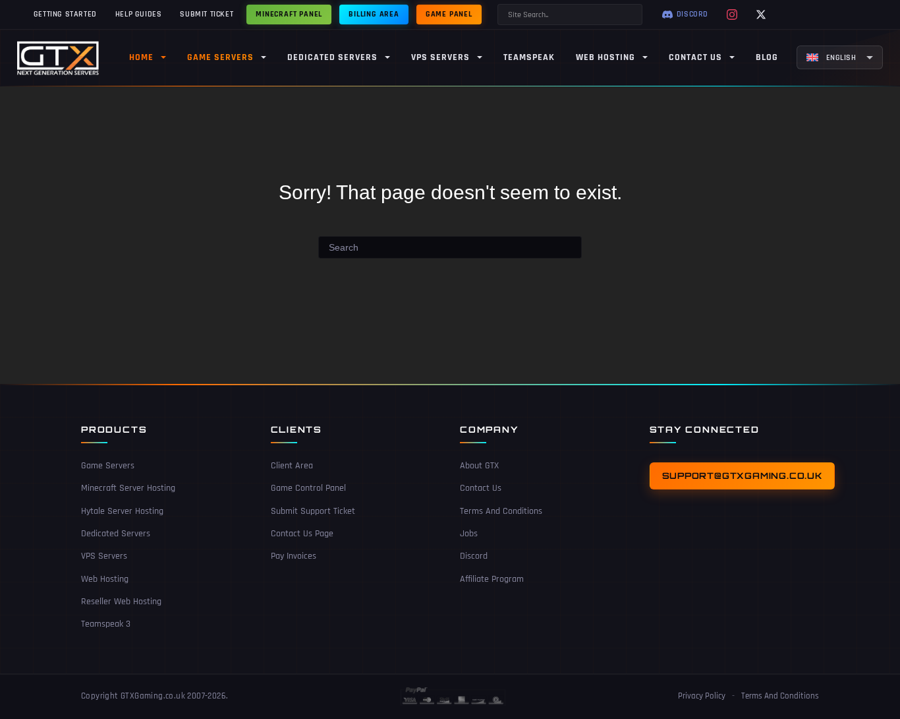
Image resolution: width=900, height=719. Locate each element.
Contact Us (480, 488)
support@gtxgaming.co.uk (742, 475)
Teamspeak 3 (105, 624)
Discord (474, 556)
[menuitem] (840, 57)
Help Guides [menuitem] (138, 14)
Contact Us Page (302, 534)
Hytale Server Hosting (122, 511)
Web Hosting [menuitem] (605, 57)
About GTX (479, 466)
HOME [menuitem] (141, 57)
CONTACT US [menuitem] (695, 57)
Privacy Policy (701, 696)
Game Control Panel (308, 488)
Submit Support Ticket (313, 511)
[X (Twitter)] (761, 14)
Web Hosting (104, 579)
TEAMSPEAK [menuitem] (529, 57)
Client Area (292, 466)
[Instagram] (732, 14)
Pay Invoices (293, 556)
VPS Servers (104, 556)
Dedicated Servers (115, 534)
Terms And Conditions (501, 511)
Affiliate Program (492, 579)
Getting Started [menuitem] (65, 14)
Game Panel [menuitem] (449, 14)
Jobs (469, 534)
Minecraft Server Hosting (128, 488)
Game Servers (107, 466)
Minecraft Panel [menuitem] (289, 14)
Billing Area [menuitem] (374, 14)
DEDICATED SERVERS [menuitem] (332, 57)
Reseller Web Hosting (121, 602)
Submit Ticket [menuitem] (206, 14)
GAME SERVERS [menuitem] (220, 57)
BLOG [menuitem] (767, 57)
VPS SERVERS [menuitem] (440, 57)
